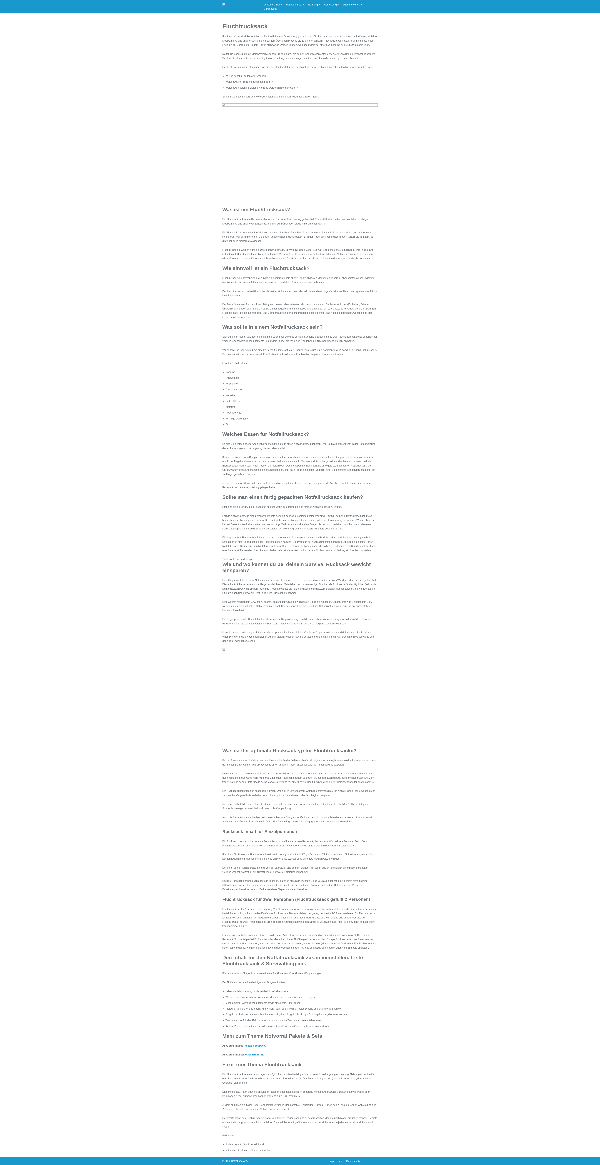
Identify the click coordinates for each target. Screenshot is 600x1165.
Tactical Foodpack (254, 1045)
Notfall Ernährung (253, 1054)
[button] (281, 4)
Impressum (336, 1161)
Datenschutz (353, 1161)
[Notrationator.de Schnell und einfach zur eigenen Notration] (240, 7)
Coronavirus (270, 8)
